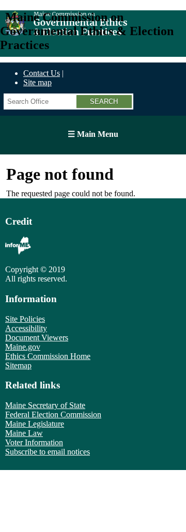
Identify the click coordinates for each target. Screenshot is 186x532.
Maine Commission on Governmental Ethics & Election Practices (87, 31)
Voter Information (34, 442)
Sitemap (18, 365)
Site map (37, 82)
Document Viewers (36, 337)
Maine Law (24, 433)
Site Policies (25, 319)
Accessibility (26, 328)
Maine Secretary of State (45, 405)
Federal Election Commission (53, 414)
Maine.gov (22, 346)
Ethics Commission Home (47, 356)
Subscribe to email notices (47, 451)
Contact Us (41, 73)
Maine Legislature (34, 423)
